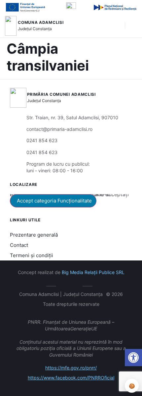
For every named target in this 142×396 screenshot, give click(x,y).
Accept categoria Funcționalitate (54, 201)
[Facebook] (66, 285)
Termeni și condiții (31, 255)
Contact (19, 245)
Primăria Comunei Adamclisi (61, 94)
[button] (116, 25)
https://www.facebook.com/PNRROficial (71, 377)
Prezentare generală (34, 235)
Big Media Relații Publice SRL (93, 272)
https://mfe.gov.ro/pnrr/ (71, 367)
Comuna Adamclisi (40, 22)
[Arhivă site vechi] (76, 285)
